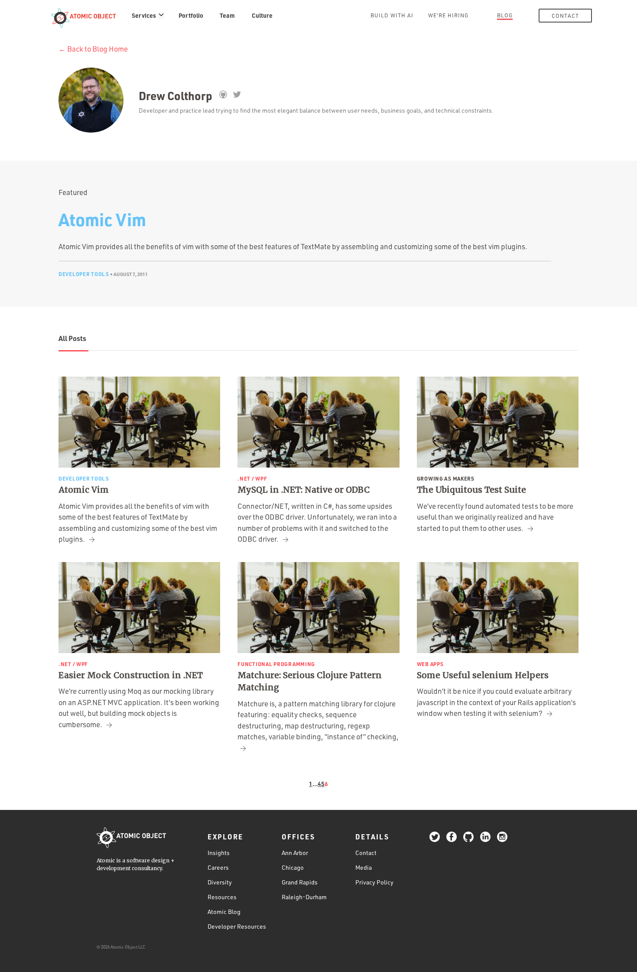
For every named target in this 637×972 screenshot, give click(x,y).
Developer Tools (83, 273)
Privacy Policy (374, 882)
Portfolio (191, 15)
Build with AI (391, 15)
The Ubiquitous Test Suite (471, 489)
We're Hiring (448, 15)
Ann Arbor (295, 852)
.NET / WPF (252, 478)
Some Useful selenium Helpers (483, 675)
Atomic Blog (224, 911)
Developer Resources (237, 926)
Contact (565, 15)
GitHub (223, 94)
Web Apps (430, 663)
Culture (262, 15)
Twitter (237, 94)
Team (227, 15)
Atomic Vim (102, 219)
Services (144, 15)
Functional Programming (276, 663)
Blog (505, 15)
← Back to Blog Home (93, 48)
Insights (219, 852)
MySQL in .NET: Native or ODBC (303, 489)
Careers (218, 867)
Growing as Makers (445, 478)
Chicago (293, 867)
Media (363, 867)
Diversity (220, 882)
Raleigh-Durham (304, 896)
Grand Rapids (300, 882)
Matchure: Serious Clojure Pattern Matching (309, 681)
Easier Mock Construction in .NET (130, 675)
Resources (222, 896)
